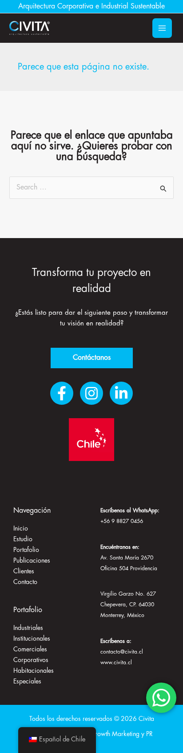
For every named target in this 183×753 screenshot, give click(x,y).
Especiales (27, 681)
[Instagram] (91, 393)
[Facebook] (61, 393)
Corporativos (30, 660)
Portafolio (26, 550)
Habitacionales (33, 671)
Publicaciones (31, 560)
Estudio (22, 539)
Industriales (28, 628)
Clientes (23, 571)
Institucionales (31, 638)
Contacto (25, 582)
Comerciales (30, 649)
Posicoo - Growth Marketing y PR (108, 734)
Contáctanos (92, 358)
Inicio (20, 528)
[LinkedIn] (121, 393)
